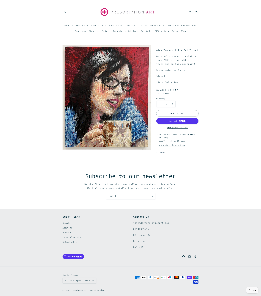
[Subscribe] (152, 196)
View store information (172, 145)
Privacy (67, 232)
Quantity (160, 98)
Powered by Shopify (98, 290)
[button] (66, 12)
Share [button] (162, 152)
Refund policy (70, 242)
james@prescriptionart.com (151, 223)
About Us (67, 228)
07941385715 (141, 229)
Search (66, 223)
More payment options (177, 127)
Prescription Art (79, 290)
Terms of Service (72, 237)
